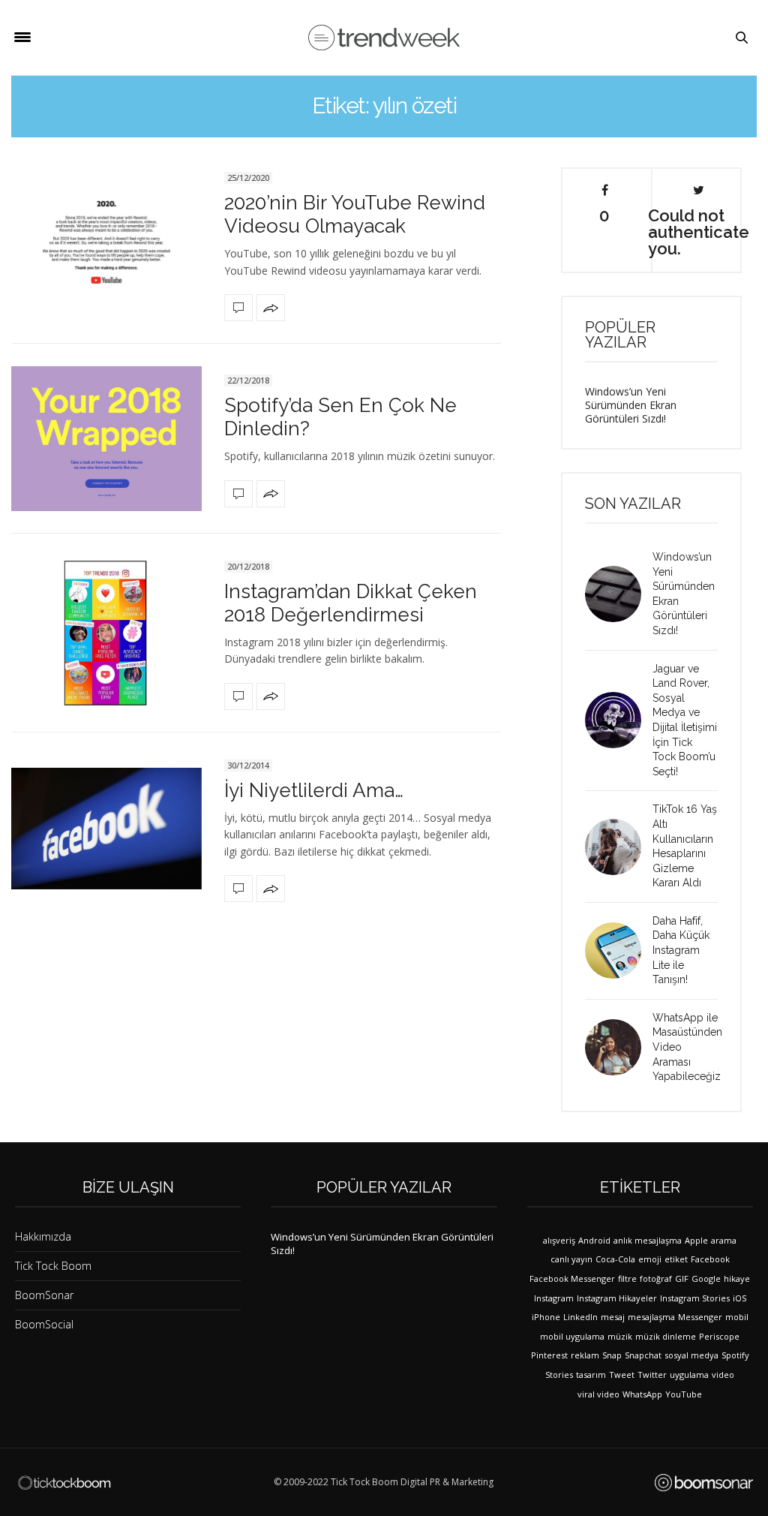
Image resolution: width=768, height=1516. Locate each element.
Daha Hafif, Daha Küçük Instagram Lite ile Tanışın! (681, 950)
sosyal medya (691, 1355)
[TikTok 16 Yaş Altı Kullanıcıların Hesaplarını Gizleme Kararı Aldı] (618, 847)
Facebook (710, 1259)
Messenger (700, 1316)
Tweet (621, 1374)
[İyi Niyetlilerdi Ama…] (106, 828)
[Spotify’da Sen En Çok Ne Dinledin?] (106, 438)
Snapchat (643, 1355)
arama (723, 1240)
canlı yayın (571, 1259)
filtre (627, 1278)
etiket (676, 1259)
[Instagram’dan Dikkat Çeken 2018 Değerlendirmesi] (106, 633)
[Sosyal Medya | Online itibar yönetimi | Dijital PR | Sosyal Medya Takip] (384, 38)
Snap (612, 1355)
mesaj (613, 1316)
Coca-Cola (615, 1259)
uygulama (689, 1374)
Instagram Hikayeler (617, 1298)
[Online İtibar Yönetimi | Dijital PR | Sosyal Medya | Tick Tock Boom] (64, 1482)
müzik (620, 1336)
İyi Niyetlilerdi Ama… (314, 790)
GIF (681, 1278)
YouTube (683, 1394)
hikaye (737, 1278)
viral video (599, 1394)
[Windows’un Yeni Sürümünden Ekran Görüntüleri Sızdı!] (618, 594)
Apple (696, 1240)
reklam (585, 1355)
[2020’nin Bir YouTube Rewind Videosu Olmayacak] (106, 244)
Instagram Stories (695, 1298)
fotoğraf (656, 1278)
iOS (739, 1298)
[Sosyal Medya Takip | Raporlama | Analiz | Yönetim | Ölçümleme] (704, 1482)
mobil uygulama (572, 1336)
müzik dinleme (665, 1336)
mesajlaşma (651, 1316)
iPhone (546, 1316)
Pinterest (549, 1355)
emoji (650, 1259)
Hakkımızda (43, 1236)
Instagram (554, 1298)
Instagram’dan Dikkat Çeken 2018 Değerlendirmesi (350, 603)
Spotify (735, 1355)
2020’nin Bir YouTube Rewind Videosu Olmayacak (354, 214)
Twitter (652, 1374)
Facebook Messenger (572, 1278)
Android (594, 1240)
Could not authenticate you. (698, 231)
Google (706, 1278)
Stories (559, 1374)
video (723, 1374)
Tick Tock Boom (53, 1266)
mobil (736, 1316)
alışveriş (559, 1240)
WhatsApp (642, 1394)
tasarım (591, 1374)
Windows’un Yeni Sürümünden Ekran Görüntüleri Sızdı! (630, 405)
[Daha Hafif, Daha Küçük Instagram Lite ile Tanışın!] (618, 950)
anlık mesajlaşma (648, 1240)
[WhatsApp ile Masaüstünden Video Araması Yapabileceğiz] (618, 1047)
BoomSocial (44, 1324)
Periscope (719, 1336)
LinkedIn (580, 1316)
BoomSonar (44, 1295)
